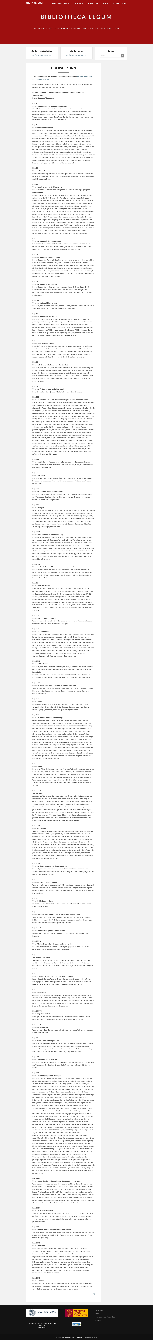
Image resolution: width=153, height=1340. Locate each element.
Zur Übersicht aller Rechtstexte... (76, 55)
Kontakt (97, 1313)
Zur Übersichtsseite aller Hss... (42, 55)
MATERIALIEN (79, 3)
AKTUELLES (116, 3)
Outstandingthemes (91, 1337)
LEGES (54, 3)
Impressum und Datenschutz (105, 1317)
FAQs (124, 3)
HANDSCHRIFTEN (64, 3)
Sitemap (98, 1320)
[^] (94, 1294)
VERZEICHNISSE (92, 3)
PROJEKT (105, 3)
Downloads (99, 1310)
